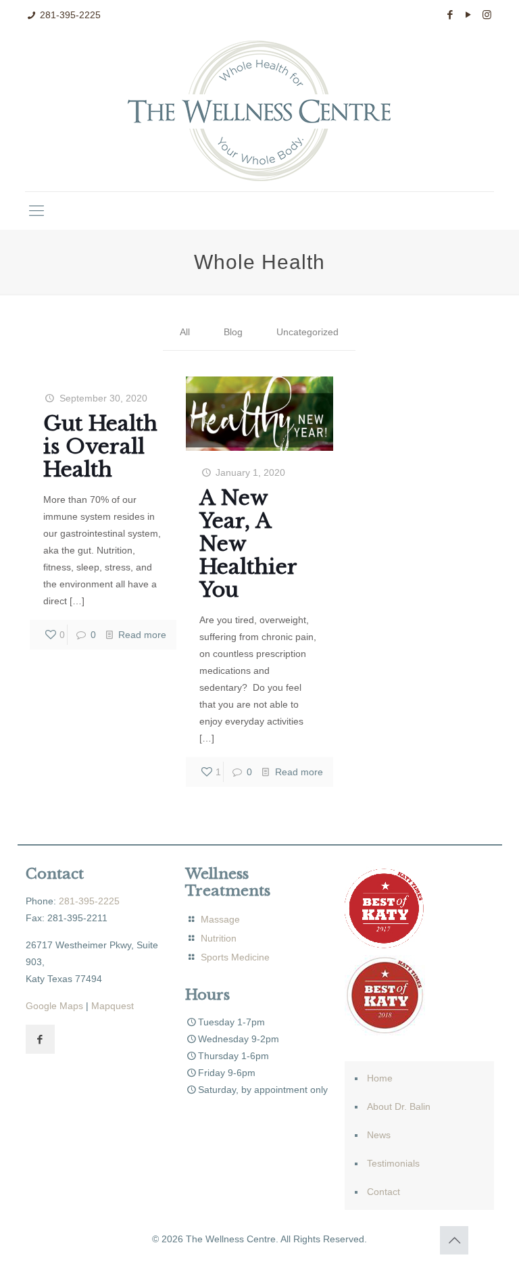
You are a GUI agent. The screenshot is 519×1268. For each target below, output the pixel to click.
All (185, 331)
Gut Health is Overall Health (100, 446)
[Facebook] (450, 14)
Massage (219, 919)
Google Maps (54, 1005)
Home (380, 1078)
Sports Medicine (235, 957)
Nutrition (219, 938)
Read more (142, 634)
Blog (233, 331)
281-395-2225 (70, 14)
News (379, 1134)
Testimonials (393, 1163)
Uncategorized (307, 331)
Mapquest (112, 1005)
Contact (383, 1191)
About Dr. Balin (398, 1106)
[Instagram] (487, 14)
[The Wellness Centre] (259, 110)
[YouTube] (469, 14)
